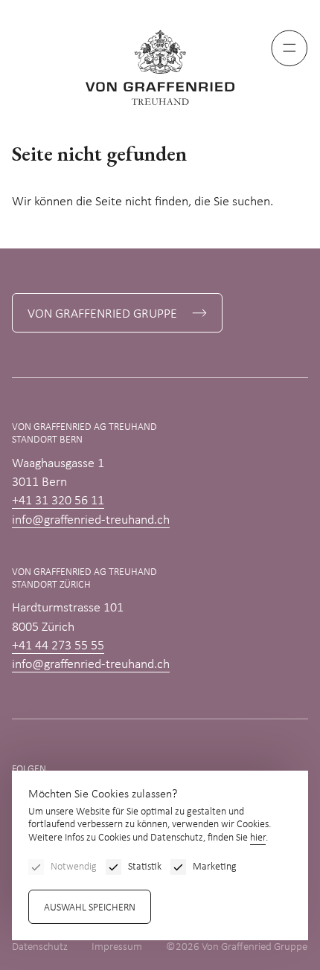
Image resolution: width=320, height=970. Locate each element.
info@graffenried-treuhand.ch (91, 520)
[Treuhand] (160, 67)
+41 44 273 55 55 (58, 646)
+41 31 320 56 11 (58, 501)
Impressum (117, 947)
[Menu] (289, 48)
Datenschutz (40, 947)
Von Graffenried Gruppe (102, 314)
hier (258, 838)
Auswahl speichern (89, 908)
